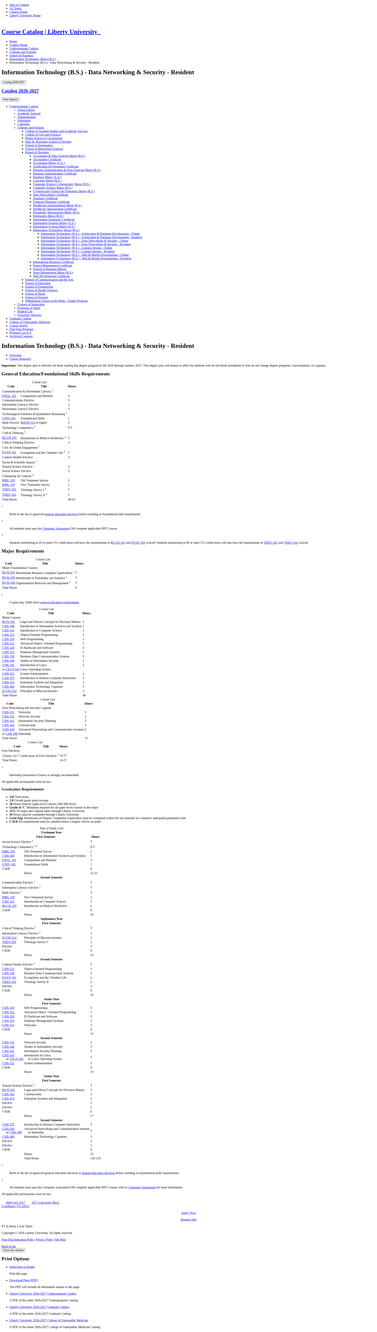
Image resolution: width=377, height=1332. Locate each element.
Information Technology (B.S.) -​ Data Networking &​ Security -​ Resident (86, 244)
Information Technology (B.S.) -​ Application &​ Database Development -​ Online (90, 233)
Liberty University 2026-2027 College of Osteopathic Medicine (48, 1320)
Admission (24, 120)
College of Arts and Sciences (43, 134)
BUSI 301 (8, 621)
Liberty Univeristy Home (25, 15)
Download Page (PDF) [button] (23, 1280)
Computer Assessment (56, 528)
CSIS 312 (8, 643)
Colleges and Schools (22, 52)
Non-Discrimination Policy (18, 1239)
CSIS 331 (8, 712)
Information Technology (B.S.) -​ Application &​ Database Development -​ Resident (91, 237)
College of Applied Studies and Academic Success (56, 131)
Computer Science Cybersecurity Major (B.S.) (61, 184)
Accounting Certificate (47, 159)
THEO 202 (9, 494)
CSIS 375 (8, 678)
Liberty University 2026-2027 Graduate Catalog (39, 1307)
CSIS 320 (8, 647)
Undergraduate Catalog (23, 48)
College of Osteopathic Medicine (29, 322)
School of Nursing (36, 297)
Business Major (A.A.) (47, 177)
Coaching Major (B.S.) (47, 180)
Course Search (18, 325)
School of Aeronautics (39, 145)
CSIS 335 (8, 716)
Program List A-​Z (20, 332)
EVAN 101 (9, 452)
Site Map (60, 1239)
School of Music (35, 293)
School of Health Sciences (41, 290)
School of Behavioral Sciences (44, 148)
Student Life (25, 311)
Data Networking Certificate (50, 194)
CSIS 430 (8, 729)
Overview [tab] (15, 355)
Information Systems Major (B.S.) (54, 226)
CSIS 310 (8, 639)
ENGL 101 (9, 396)
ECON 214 (9, 691)
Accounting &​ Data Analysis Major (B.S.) (59, 156)
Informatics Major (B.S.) (48, 216)
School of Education (37, 283)
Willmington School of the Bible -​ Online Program (56, 301)
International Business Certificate (53, 262)
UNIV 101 (9, 418)
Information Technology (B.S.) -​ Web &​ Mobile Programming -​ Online (85, 255)
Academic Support (28, 113)
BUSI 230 (8, 577)
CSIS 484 (8, 686)
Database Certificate (45, 198)
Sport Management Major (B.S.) (53, 272)
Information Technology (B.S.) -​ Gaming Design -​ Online (76, 247)
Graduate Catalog (20, 318)
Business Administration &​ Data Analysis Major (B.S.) (67, 170)
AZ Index (15, 8)
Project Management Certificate (52, 265)
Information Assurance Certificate (54, 219)
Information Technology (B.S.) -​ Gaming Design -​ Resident (78, 251)
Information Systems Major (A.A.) (54, 223)
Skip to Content (19, 4)
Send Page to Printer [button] (22, 1267)
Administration (26, 117)
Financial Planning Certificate (51, 202)
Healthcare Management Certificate (55, 209)
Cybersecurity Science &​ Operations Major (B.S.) (64, 191)
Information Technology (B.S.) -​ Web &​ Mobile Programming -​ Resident (86, 258)
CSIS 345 (8, 665)
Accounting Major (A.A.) (49, 163)
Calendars (23, 124)
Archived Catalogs (21, 336)
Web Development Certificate (51, 276)
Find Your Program (21, 329)
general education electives (61, 514)
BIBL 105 (8, 480)
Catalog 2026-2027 (20, 90)
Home (13, 41)
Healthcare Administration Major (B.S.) (57, 205)
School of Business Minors (49, 269)
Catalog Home (18, 12)
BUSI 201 (8, 572)
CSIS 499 (11, 733)
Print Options (10, 99)
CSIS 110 (8, 630)
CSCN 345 (12, 669)
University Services (29, 315)
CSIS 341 (8, 720)
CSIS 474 (8, 682)
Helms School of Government (43, 138)
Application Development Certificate (56, 166)
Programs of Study (28, 308)
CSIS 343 (8, 725)
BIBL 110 (8, 484)
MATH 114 (28, 422)
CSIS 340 (8, 660)
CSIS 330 (8, 656)
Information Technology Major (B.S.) (32, 59)
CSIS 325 (8, 652)
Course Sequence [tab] (20, 358)
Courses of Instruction (31, 304)
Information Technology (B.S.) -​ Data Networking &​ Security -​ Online (84, 240)
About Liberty (26, 110)
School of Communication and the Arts (49, 279)
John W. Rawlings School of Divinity (48, 141)
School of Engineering (39, 286)
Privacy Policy (45, 1239)
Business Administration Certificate (55, 173)
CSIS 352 (8, 673)
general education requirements (59, 602)
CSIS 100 (8, 626)
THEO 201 (9, 489)
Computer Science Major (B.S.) (52, 187)
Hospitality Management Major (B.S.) (56, 212)
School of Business (21, 55)
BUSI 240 (8, 582)
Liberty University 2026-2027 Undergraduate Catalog (42, 1293)
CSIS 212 (8, 634)
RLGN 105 (9, 437)
